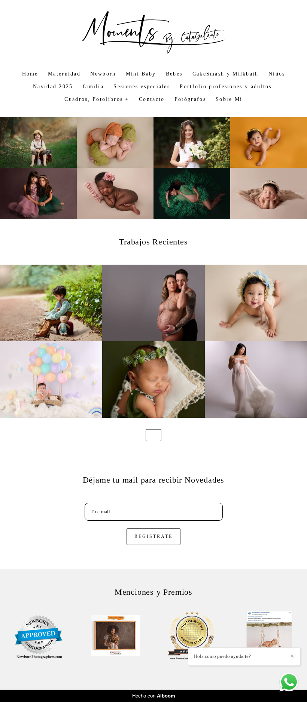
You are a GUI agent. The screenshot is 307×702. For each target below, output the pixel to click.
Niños (276, 74)
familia (93, 86)
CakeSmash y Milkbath (225, 74)
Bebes (174, 74)
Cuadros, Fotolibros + (96, 99)
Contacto (151, 99)
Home (30, 74)
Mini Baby (141, 74)
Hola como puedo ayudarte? (222, 656)
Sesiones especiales (141, 86)
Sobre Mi (229, 99)
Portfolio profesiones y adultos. (227, 86)
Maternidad (64, 74)
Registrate (153, 536)
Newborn (103, 74)
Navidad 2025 (53, 86)
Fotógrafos (190, 99)
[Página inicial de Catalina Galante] (153, 33)
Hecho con (153, 696)
